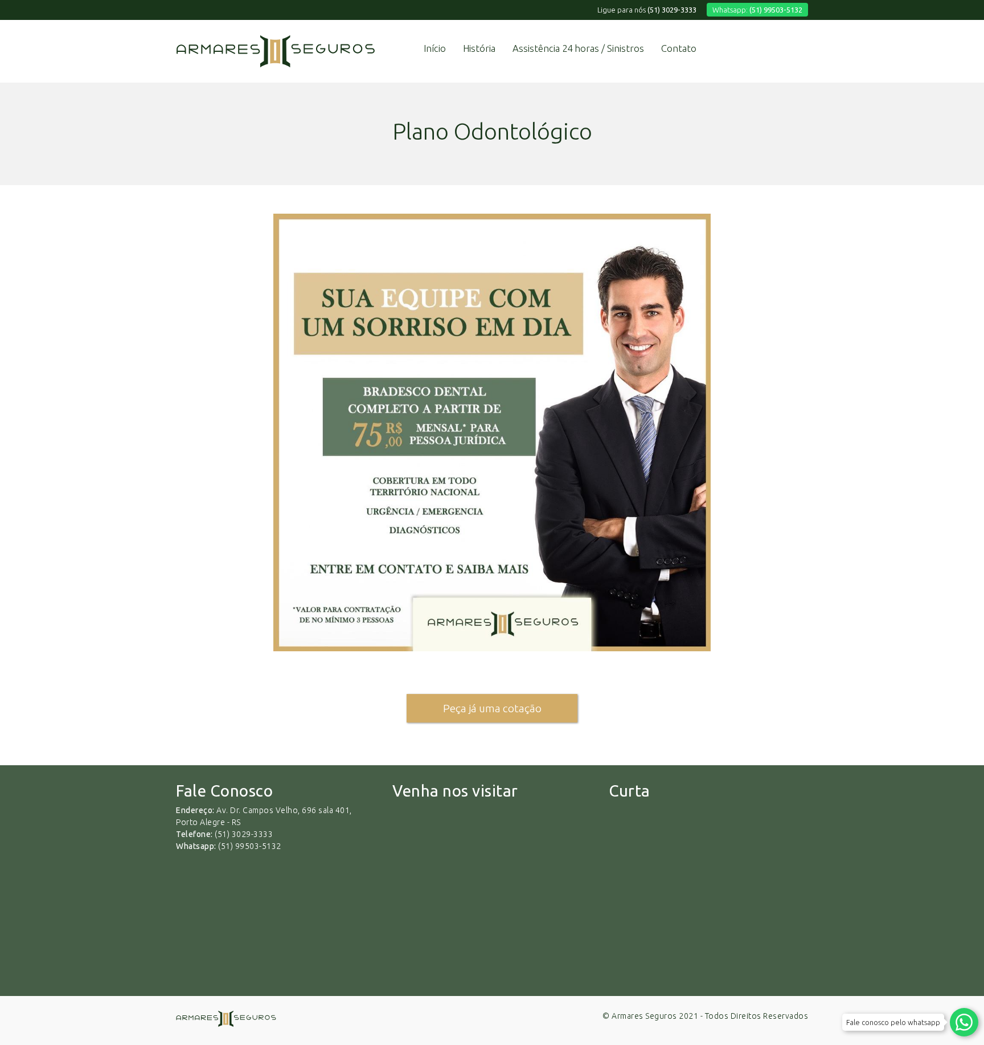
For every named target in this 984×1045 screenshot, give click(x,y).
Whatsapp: (757, 10)
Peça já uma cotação (492, 708)
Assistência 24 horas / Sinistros (578, 48)
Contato (678, 48)
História (479, 48)
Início (435, 48)
